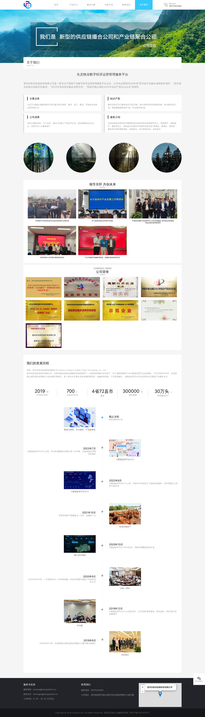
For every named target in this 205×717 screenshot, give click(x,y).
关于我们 (144, 4)
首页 (56, 4)
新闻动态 (126, 4)
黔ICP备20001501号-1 (140, 713)
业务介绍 (109, 4)
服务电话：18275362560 (92, 690)
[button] (160, 694)
